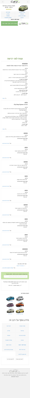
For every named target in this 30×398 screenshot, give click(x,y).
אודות (13, 373)
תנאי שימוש (23, 375)
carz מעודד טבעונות (17, 375)
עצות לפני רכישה (15, 19)
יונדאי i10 (10, 314)
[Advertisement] (15, 42)
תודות (3, 373)
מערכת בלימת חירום (8, 349)
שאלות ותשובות (8, 17)
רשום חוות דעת (10, 359)
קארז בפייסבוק (24, 373)
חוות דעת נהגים (5, 143)
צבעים (22, 17)
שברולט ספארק (20, 314)
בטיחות (22, 14)
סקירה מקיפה (22, 12)
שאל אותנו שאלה (19, 359)
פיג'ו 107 (10, 307)
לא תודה (10, 285)
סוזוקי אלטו (10, 301)
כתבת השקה (8, 344)
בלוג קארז (10, 375)
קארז (3, 98)
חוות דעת (8, 12)
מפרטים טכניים (22, 15)
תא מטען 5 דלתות (22, 354)
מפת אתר (6, 375)
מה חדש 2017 (22, 349)
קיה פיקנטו (20, 301)
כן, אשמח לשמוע (17, 285)
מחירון (8, 14)
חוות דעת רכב (15, 1)
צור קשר (9, 373)
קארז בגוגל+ (17, 373)
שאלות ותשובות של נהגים (7, 267)
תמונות (8, 15)
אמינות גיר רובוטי (20, 265)
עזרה (6, 373)
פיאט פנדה (19, 307)
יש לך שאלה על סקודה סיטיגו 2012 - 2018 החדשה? (17, 274)
